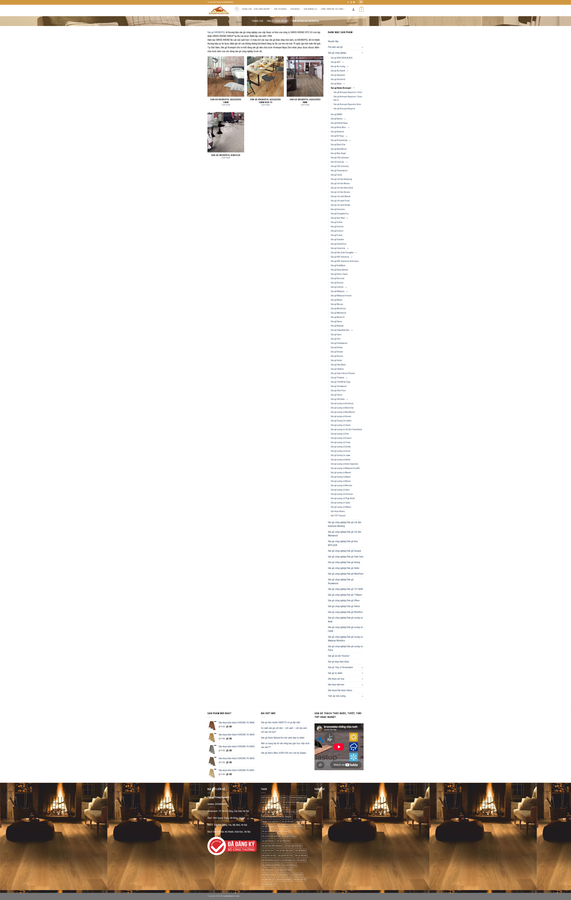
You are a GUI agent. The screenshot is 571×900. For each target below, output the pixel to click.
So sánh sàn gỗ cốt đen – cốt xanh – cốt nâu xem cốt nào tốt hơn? (284, 730)
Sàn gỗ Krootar (337, 282)
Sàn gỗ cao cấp (267, 807)
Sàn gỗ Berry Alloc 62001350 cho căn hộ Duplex (283, 752)
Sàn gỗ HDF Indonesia (340, 257)
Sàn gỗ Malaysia (337, 291)
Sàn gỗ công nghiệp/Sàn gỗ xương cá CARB (345, 629)
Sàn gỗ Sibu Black (338, 364)
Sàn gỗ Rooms (337, 356)
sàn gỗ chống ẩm (285, 817)
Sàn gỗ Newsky (337, 326)
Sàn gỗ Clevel (336, 175)
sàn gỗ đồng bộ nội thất (270, 865)
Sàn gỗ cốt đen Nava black (342, 188)
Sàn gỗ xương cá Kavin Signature (344, 464)
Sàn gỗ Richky (336, 347)
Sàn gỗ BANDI (336, 114)
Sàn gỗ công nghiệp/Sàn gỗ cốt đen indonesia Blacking (344, 524)
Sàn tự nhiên (280, 9)
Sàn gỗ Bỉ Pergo (337, 136)
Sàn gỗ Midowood (338, 313)
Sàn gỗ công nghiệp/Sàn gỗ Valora (344, 606)
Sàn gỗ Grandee (337, 239)
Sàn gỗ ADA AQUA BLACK (341, 58)
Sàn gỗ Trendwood (338, 386)
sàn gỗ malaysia (268, 841)
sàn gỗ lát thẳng (290, 836)
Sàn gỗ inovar (283, 831)
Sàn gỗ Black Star (338, 144)
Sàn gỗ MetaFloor (338, 308)
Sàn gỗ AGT (336, 62)
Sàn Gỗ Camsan (337, 162)
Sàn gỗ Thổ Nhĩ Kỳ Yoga (340, 382)
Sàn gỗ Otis (336, 339)
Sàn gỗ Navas (336, 321)
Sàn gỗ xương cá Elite (340, 434)
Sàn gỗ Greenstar (338, 248)
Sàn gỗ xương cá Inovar (340, 451)
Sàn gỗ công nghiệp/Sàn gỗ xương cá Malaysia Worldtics (345, 638)
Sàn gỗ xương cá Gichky (341, 446)
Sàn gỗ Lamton (337, 287)
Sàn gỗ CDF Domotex (340, 166)
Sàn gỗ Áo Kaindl (338, 71)
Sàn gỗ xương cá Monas (341, 481)
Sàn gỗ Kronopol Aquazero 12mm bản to (348, 98)
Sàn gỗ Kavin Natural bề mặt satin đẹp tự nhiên (282, 737)
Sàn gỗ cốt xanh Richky (340, 205)
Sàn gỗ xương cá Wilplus (341, 507)
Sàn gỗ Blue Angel (338, 153)
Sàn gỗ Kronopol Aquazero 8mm (347, 104)
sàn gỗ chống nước (269, 817)
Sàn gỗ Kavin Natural (339, 270)
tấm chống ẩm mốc (269, 884)
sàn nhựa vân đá (300, 879)
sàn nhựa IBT (284, 875)
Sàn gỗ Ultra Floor (338, 390)
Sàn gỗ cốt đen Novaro (340, 192)
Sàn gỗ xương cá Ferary (340, 442)
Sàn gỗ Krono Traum (339, 274)
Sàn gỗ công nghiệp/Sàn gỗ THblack (345, 594)
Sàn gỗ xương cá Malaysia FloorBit (345, 468)
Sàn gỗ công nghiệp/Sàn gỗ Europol (344, 550)
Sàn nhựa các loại (336, 678)
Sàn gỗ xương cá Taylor (340, 502)
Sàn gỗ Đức (301, 860)
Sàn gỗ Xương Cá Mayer (341, 477)
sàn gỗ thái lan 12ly (285, 855)
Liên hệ (238, 22)
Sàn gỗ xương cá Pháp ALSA (343, 498)
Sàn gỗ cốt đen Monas (340, 183)
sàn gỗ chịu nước (282, 807)
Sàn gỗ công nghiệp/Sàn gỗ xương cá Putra (345, 648)
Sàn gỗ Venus (336, 395)
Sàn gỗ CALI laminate (340, 157)
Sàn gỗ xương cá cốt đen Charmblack (346, 429)
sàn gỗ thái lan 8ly (268, 855)
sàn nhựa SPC (297, 875)
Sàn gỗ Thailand (337, 377)
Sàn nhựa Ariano (338, 511)
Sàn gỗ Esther (336, 222)
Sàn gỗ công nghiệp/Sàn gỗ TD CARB (345, 589)
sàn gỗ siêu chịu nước (284, 850)
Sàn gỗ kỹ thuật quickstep (271, 836)
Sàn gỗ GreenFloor (338, 244)
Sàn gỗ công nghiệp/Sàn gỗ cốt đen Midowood (344, 533)
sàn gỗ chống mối (292, 812)
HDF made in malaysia (270, 797)
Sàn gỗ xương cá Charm (341, 425)
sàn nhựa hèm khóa (269, 875)
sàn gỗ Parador (267, 850)
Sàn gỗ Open (336, 334)
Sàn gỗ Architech (338, 79)
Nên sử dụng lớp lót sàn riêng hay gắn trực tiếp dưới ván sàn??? (285, 745)
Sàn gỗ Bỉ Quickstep (339, 140)
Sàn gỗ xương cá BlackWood (343, 412)
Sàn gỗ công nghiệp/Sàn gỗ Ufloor (344, 600)
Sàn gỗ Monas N (337, 317)
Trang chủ (247, 9)
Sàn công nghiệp (262, 9)
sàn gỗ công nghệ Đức (270, 821)
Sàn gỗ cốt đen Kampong (341, 179)
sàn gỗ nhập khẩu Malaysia (272, 846)
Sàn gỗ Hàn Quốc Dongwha (342, 252)
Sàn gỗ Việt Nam (338, 399)
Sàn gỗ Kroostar (337, 278)
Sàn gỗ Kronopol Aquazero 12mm (348, 92)
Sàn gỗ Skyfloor (337, 369)
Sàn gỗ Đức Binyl (338, 218)
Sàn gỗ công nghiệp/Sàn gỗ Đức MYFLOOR (343, 543)
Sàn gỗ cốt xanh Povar (340, 200)
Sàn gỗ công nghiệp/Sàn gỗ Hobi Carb (345, 556)
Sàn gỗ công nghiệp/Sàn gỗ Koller (343, 568)
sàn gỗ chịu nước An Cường (272, 812)
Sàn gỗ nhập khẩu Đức (340, 330)
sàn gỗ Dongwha (268, 826)
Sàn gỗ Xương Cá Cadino (341, 420)
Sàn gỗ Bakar (336, 83)
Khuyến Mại (333, 41)
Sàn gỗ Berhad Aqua (339, 123)
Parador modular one (298, 797)
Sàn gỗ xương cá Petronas (342, 494)
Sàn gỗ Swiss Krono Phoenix (343, 373)
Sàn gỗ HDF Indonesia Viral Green (345, 261)
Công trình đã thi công (332, 9)
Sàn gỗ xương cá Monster (341, 485)
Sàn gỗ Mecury (337, 304)
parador (284, 797)
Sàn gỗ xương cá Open (340, 490)
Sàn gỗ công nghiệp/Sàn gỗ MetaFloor (346, 573)
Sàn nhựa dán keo (336, 684)
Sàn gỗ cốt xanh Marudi (340, 196)
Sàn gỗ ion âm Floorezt (338, 655)
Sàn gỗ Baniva (336, 118)
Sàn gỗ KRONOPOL (216, 32)
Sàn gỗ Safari (336, 360)
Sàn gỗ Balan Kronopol (341, 88)
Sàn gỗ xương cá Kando (340, 459)
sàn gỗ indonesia (268, 831)
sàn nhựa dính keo (289, 865)
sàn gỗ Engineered (284, 826)
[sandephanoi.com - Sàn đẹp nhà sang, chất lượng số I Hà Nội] (218, 10)
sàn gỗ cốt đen (301, 821)
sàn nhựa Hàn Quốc (284, 870)
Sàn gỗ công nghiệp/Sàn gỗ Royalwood (340, 581)
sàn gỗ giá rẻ (299, 826)
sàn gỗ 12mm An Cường (271, 802)
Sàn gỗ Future (336, 235)
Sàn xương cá (310, 9)
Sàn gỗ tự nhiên (335, 673)
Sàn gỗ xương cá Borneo (341, 416)
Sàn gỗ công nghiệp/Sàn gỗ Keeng (344, 562)
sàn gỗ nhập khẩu (283, 841)
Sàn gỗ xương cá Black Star (342, 408)
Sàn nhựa (294, 9)
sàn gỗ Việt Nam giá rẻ (270, 860)
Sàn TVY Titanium (338, 515)
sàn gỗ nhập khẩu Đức (293, 846)
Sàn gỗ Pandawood (339, 343)
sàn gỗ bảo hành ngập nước (293, 802)
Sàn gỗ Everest (337, 231)
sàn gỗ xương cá (288, 860)
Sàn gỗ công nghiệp (337, 52)
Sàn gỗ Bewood (337, 131)
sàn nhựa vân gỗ (268, 879)
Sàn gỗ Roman (337, 352)
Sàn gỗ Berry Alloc (338, 127)
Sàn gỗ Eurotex (337, 226)
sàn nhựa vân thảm (284, 879)
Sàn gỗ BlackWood (338, 149)
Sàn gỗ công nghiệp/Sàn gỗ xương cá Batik (345, 619)
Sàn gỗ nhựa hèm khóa (338, 661)
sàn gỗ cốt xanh (287, 821)
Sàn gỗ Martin (336, 300)
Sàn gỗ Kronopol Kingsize (344, 108)
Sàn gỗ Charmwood (339, 170)
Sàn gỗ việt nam (301, 855)
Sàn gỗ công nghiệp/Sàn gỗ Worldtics (345, 612)
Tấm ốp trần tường (337, 696)
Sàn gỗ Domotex (338, 209)
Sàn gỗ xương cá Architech (342, 403)
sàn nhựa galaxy (268, 870)
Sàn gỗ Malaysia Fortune (341, 295)
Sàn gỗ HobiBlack (338, 265)
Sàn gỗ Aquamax (338, 75)
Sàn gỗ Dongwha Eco (340, 213)
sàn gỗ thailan (300, 850)
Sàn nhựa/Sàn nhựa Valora (340, 690)
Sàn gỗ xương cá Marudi (341, 472)
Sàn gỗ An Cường (338, 66)
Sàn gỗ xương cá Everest (341, 438)
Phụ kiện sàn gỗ (335, 47)
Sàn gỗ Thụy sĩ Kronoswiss (340, 667)
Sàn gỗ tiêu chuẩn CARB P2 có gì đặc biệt (280, 722)
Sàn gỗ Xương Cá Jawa (340, 455)
